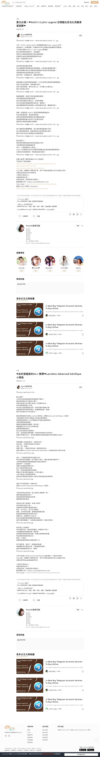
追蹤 (80, 35)
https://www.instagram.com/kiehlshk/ (30, 168)
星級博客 (50, 6)
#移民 (88, 730)
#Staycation (82, 730)
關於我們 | (8, 750)
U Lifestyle (9, 748)
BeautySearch (50, 268)
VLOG (65, 6)
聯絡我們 (39, 750)
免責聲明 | (14, 750)
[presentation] (16, 261)
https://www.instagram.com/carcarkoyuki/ (32, 188)
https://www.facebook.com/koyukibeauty (41, 184)
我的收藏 (45, 735)
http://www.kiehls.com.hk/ (26, 166)
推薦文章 (43, 6)
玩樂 (82, 6)
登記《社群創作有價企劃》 (36, 201)
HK (20, 748)
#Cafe (76, 730)
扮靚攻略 (47, 206)
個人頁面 (45, 730)
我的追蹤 (45, 737)
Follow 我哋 (50, 209)
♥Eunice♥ (36, 268)
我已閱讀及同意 (81, 754)
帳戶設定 (45, 732)
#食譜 (72, 730)
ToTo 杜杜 (64, 268)
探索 (38, 6)
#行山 (63, 730)
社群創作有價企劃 (7, 6)
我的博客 (45, 740)
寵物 (42, 206)
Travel (15, 748)
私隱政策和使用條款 (48, 754)
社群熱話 (18, 6)
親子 (86, 6)
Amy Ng (21, 268)
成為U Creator (29, 6)
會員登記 (86, 2)
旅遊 (74, 6)
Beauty (24, 748)
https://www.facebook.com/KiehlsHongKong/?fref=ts (36, 164)
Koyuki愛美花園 (26, 34)
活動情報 (54, 206)
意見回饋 (30, 740)
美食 (70, 6)
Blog (34, 748)
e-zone (39, 748)
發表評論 (21, 284)
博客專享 (57, 6)
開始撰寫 (94, 2)
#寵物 (59, 730)
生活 (91, 6)
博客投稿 (30, 742)
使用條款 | (21, 750)
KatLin (78, 268)
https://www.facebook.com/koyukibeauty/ (43, 573)
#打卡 (67, 730)
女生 (78, 6)
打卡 (26, 206)
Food (29, 748)
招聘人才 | (33, 750)
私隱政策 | (27, 750)
